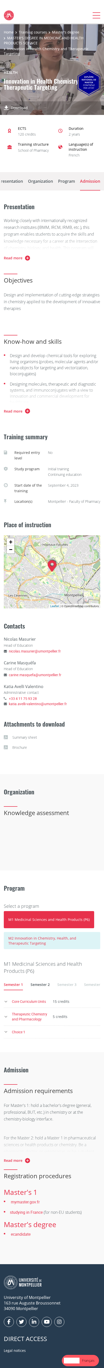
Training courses (33, 32)
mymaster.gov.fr (25, 1202)
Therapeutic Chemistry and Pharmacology (29, 1016)
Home (9, 32)
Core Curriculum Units (29, 1001)
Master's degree (65, 32)
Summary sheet (24, 737)
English (71, 1360)
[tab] (49, 919)
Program (66, 181)
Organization (40, 181)
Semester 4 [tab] (93, 984)
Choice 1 (18, 1032)
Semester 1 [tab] (13, 984)
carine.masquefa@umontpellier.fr (35, 674)
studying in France (26, 1212)
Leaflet (54, 606)
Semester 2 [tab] (40, 984)
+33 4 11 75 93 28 (23, 698)
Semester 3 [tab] (66, 984)
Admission (90, 181)
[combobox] (72, 1360)
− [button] (10, 549)
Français (88, 1360)
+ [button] (10, 542)
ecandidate (21, 1234)
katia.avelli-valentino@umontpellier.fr (38, 703)
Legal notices (15, 1350)
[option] (88, 1360)
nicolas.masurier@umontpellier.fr (35, 651)
